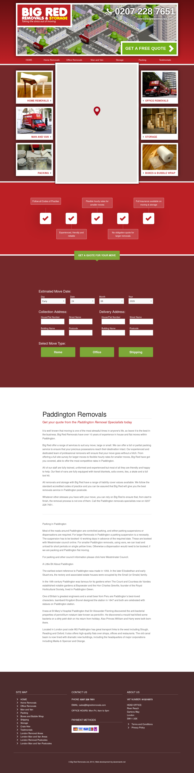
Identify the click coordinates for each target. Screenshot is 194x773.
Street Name (75, 317)
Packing (142, 60)
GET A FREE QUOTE (145, 48)
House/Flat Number (50, 317)
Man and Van (97, 60)
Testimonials (165, 60)
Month (102, 296)
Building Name (48, 328)
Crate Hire (25, 726)
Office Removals (74, 60)
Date (72, 296)
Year (131, 296)
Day (43, 296)
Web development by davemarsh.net (110, 761)
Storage (120, 60)
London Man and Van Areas (33, 736)
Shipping (24, 719)
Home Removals (52, 60)
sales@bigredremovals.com (155, 18)
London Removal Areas (31, 733)
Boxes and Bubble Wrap (32, 716)
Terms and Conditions (142, 724)
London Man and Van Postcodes (36, 743)
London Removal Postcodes (33, 739)
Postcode (73, 328)
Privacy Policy (138, 727)
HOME (29, 60)
